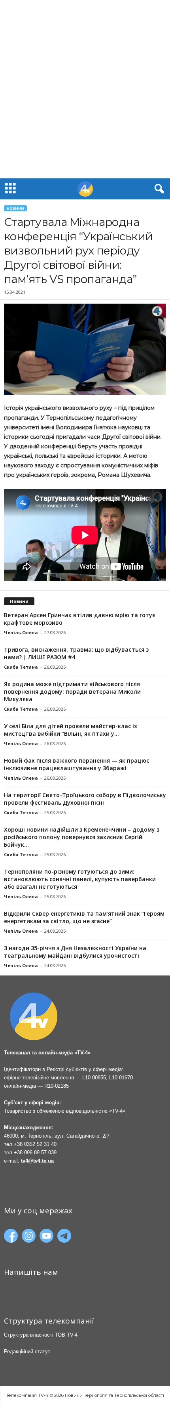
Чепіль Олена (21, 632)
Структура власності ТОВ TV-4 (40, 1335)
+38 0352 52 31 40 (35, 1144)
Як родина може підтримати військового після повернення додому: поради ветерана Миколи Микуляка (72, 691)
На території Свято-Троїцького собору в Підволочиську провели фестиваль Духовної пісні (85, 798)
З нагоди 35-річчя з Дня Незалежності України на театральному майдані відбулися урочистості (75, 951)
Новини (15, 208)
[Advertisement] (85, 89)
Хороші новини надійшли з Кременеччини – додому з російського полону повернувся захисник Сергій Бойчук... (81, 837)
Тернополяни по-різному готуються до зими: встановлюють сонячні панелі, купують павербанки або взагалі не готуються (80, 879)
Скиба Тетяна (21, 667)
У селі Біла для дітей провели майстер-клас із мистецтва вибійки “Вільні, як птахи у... (70, 729)
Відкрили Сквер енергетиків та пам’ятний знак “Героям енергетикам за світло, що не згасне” (84, 917)
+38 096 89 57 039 (35, 1152)
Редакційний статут (27, 1351)
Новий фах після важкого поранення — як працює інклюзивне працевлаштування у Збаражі (76, 764)
